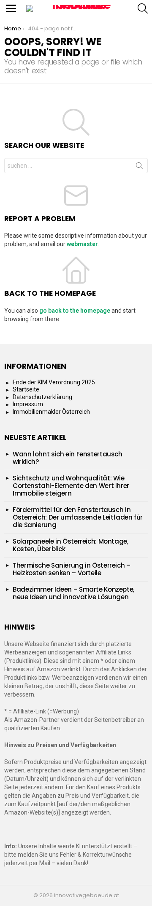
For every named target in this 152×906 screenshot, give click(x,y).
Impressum (28, 404)
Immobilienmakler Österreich (51, 411)
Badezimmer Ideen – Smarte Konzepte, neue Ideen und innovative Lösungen (73, 593)
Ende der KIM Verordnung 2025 (54, 382)
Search (139, 167)
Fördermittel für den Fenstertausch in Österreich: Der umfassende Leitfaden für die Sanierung (78, 517)
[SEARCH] (143, 8)
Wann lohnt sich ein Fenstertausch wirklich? (67, 458)
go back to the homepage (74, 310)
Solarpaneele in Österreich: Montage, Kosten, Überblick (70, 545)
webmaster (82, 244)
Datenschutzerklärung (42, 397)
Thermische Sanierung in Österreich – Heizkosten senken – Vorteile (71, 569)
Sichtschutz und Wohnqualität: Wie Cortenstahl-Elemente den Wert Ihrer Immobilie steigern (71, 486)
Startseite (26, 389)
